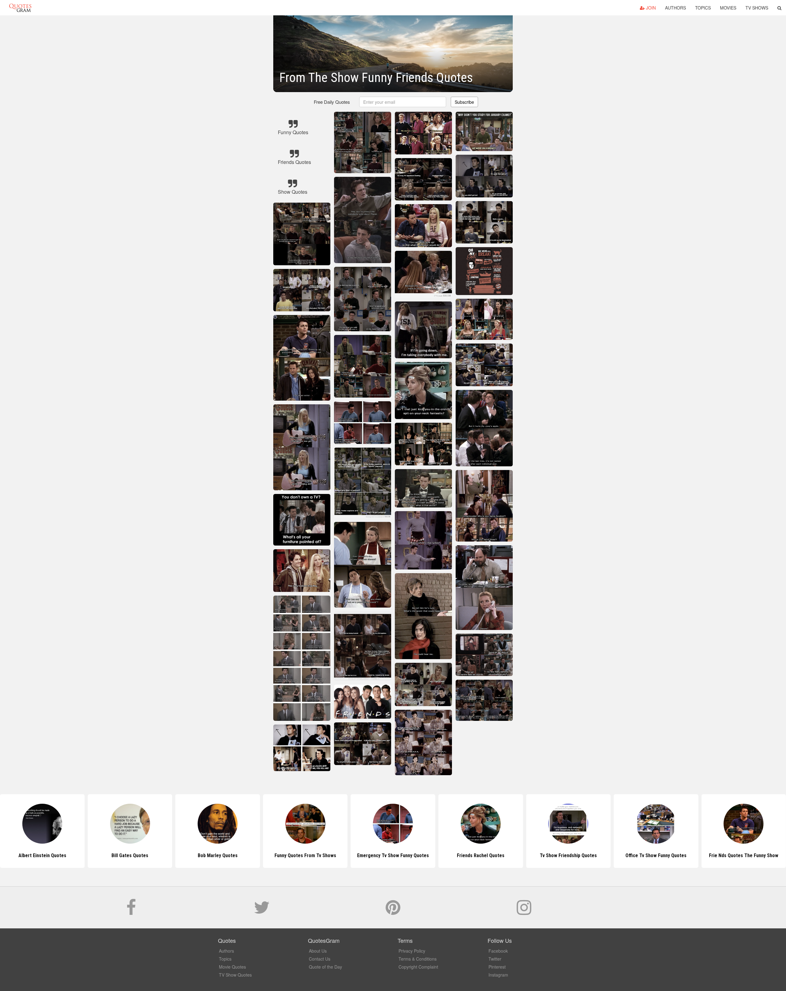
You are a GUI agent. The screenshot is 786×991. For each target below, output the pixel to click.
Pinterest (497, 967)
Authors (675, 8)
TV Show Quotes (235, 975)
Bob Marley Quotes (130, 855)
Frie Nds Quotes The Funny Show (656, 855)
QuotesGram (20, 7)
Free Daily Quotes (332, 102)
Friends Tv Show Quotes (743, 855)
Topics (703, 8)
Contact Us (319, 959)
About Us (318, 951)
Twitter (494, 959)
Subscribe (464, 102)
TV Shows (756, 8)
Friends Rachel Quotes (393, 855)
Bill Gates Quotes (42, 855)
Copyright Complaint (418, 967)
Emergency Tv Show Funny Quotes (305, 855)
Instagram (498, 975)
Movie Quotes (232, 967)
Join (650, 8)
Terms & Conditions (418, 959)
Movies (728, 8)
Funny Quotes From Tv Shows (217, 855)
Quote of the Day (325, 967)
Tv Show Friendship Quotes (480, 855)
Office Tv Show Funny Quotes (568, 855)
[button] (779, 7)
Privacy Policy (412, 951)
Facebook (498, 951)
